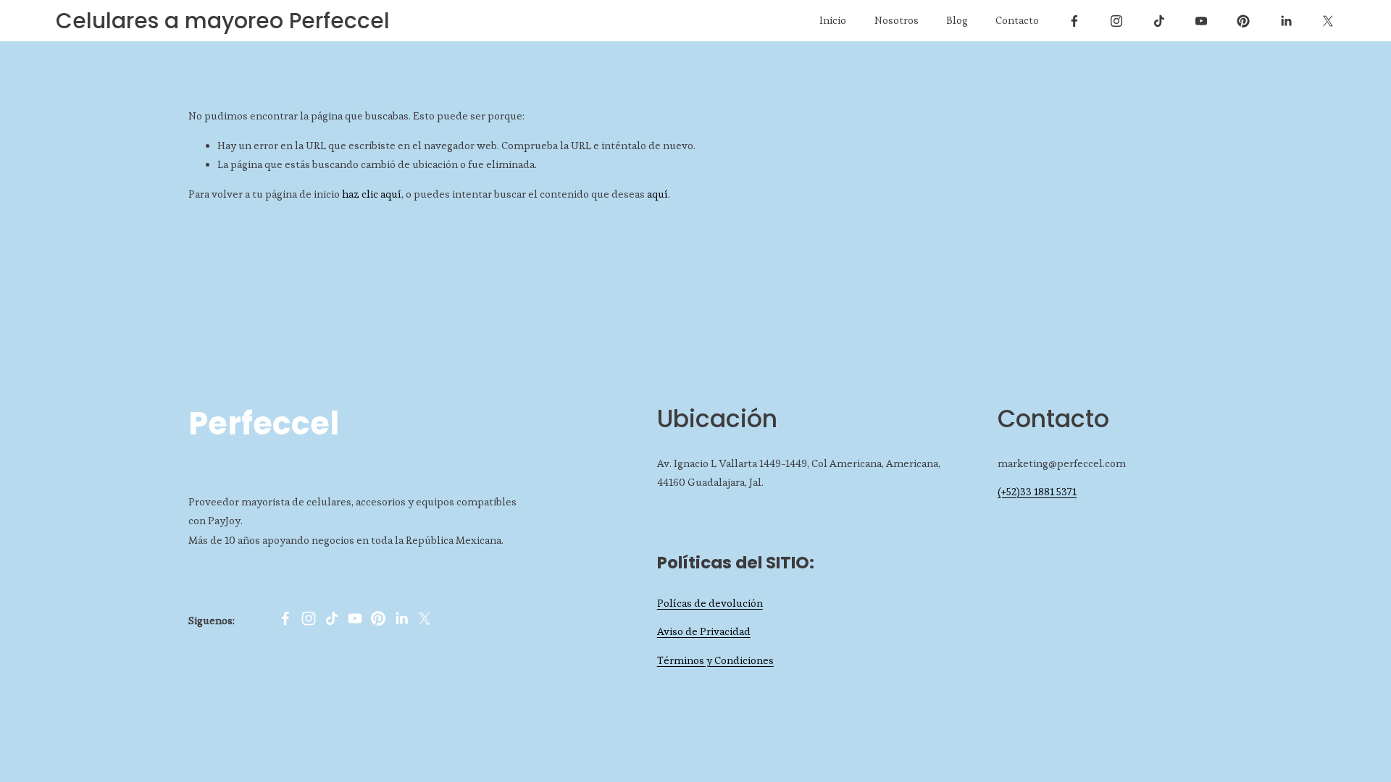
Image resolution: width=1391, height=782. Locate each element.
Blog (957, 20)
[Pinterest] (1243, 21)
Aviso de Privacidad (704, 631)
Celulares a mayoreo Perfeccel (223, 20)
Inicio (832, 20)
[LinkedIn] (1286, 21)
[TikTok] (1159, 21)
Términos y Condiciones (715, 660)
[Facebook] (1074, 21)
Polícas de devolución (710, 603)
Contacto (1017, 20)
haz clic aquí (371, 194)
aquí (657, 194)
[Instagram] (1116, 21)
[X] (1328, 21)
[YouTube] (1201, 21)
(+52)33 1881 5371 (1037, 491)
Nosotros (896, 20)
